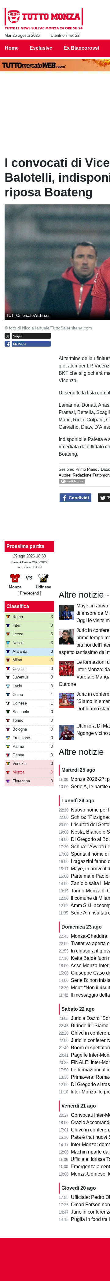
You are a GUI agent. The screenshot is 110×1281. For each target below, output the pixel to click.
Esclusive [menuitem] (41, 48)
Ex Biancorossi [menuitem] (81, 48)
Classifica (17, 606)
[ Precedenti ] (29, 593)
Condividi (78, 497)
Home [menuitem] (12, 48)
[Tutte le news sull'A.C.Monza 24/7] (44, 18)
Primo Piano (86, 469)
